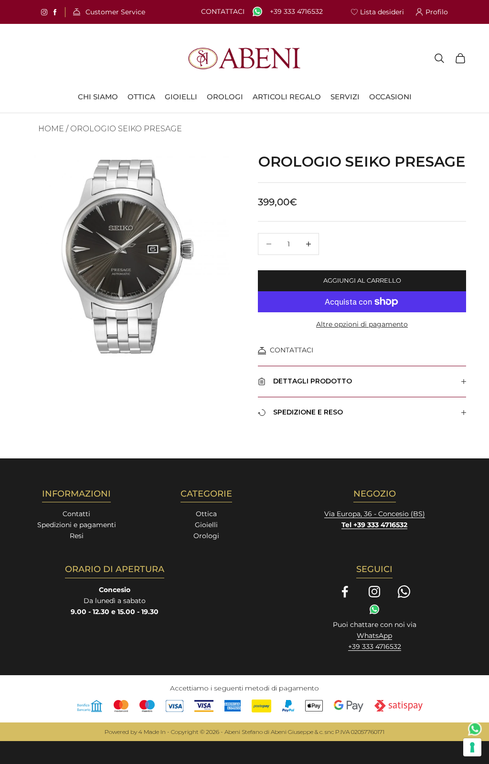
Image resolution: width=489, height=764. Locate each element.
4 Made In (152, 731)
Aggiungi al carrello (362, 280)
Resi (77, 535)
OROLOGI (225, 97)
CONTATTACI (291, 350)
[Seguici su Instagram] (374, 591)
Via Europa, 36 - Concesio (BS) (374, 513)
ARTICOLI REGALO (287, 97)
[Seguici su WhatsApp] (404, 591)
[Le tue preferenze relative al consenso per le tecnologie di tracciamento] (472, 747)
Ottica (206, 513)
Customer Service (115, 12)
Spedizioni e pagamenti (76, 524)
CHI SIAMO (98, 97)
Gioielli (206, 524)
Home (51, 128)
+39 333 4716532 (296, 12)
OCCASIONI (390, 97)
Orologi (206, 535)
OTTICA (141, 97)
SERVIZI (345, 97)
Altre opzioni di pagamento (362, 324)
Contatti (76, 513)
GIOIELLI (181, 97)
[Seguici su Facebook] (345, 591)
